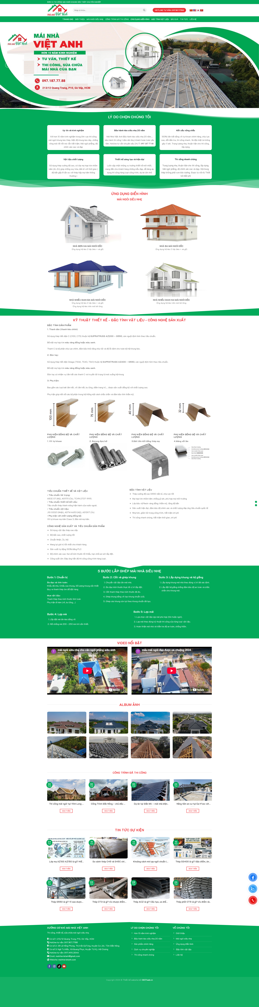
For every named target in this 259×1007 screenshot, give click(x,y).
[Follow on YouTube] (64, 976)
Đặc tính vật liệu (160, 19)
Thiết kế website (130, 989)
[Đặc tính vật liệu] (256, 505)
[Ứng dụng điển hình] (256, 502)
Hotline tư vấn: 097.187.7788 (64, 951)
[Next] (251, 69)
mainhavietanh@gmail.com (68, 965)
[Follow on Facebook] (49, 976)
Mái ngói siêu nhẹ (95, 19)
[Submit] (144, 10)
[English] (194, 10)
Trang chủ (67, 19)
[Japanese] (198, 10)
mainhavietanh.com (67, 969)
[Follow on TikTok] (59, 976)
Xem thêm (66, 820)
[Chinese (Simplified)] (191, 10)
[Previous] (7, 69)
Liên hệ (193, 19)
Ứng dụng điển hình (140, 19)
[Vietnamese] (201, 10)
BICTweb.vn (147, 989)
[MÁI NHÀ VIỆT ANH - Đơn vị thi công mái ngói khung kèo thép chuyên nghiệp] (58, 10)
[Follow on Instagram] (54, 976)
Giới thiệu (80, 19)
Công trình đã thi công (117, 19)
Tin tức (184, 19)
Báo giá (174, 19)
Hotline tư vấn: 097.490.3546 (64, 962)
